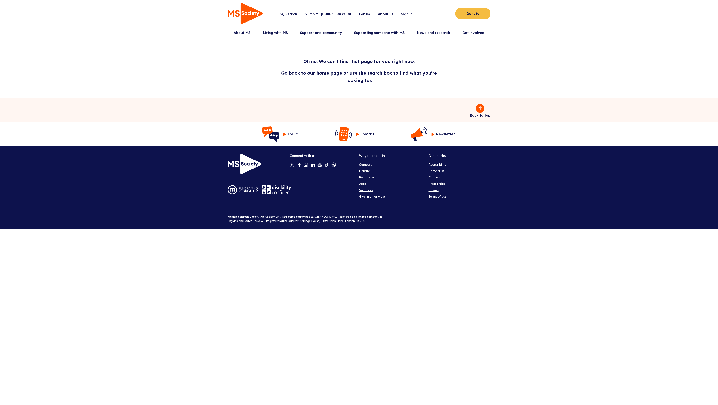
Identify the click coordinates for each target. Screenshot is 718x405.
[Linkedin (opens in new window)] (312, 165)
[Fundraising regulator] (243, 189)
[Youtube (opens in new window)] (319, 165)
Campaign (366, 164)
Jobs (362, 184)
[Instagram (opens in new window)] (306, 165)
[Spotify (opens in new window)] (333, 165)
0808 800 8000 (338, 14)
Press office (437, 184)
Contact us (436, 171)
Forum (364, 14)
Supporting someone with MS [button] (379, 33)
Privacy (434, 190)
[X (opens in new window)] (292, 165)
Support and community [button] (321, 33)
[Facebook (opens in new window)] (299, 165)
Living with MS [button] (275, 33)
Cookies (434, 177)
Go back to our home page (311, 73)
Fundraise (366, 177)
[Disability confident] (276, 190)
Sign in (407, 14)
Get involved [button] (473, 33)
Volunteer (366, 190)
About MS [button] (242, 33)
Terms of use (438, 196)
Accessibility (437, 164)
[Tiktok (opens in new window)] (326, 165)
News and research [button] (433, 33)
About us (385, 14)
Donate (472, 13)
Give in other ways (372, 196)
